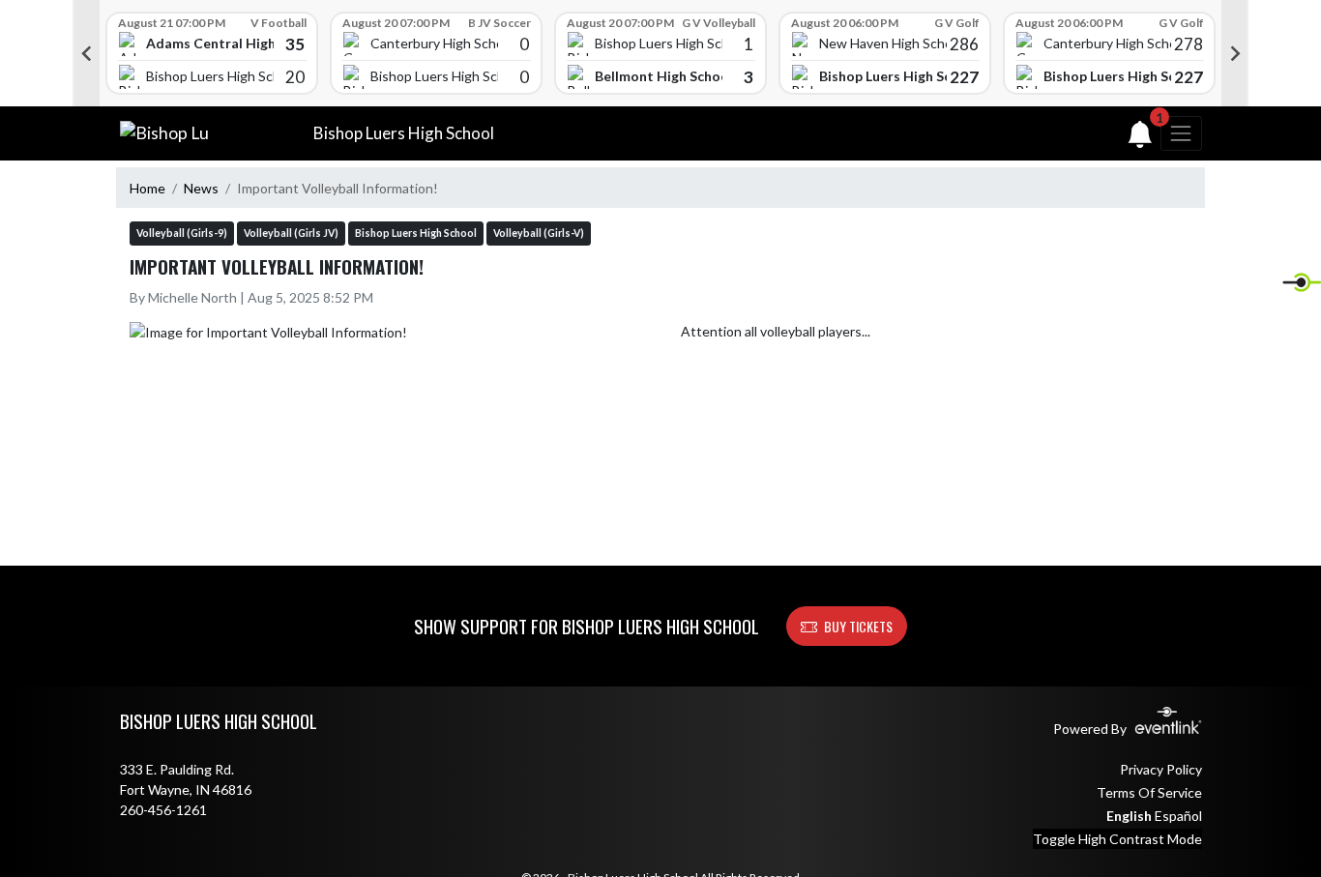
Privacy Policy (1161, 769)
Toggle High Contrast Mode (1117, 839)
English (1129, 815)
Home (147, 188)
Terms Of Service (1149, 792)
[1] (1140, 139)
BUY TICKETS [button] (858, 626)
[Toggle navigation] (1180, 133)
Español (1178, 815)
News (201, 188)
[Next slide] (1234, 53)
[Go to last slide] (86, 53)
